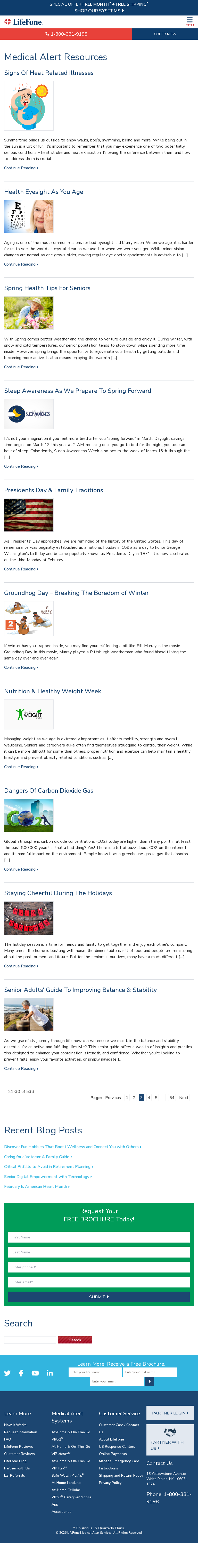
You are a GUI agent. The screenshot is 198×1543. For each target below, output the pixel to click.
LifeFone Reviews (18, 1446)
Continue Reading (20, 167)
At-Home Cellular (66, 1490)
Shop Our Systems (98, 10)
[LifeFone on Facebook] (21, 1373)
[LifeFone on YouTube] (35, 1373)
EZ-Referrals (14, 1475)
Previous (113, 1097)
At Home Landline (66, 1482)
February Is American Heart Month (36, 1186)
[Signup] (149, 1381)
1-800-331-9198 (68, 34)
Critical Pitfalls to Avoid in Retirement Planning (48, 1166)
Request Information (20, 1432)
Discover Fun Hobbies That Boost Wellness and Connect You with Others (72, 1146)
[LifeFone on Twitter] (7, 1373)
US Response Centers (117, 1446)
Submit (98, 1296)
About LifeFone (111, 1439)
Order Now (165, 34)
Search (75, 1340)
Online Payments (113, 1453)
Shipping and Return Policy (121, 1475)
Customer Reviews (19, 1453)
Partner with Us (17, 1468)
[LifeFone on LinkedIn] (50, 1373)
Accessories (61, 1511)
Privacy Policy (110, 1482)
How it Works (15, 1424)
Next (183, 1097)
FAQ (7, 1439)
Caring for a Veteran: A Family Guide (37, 1156)
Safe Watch (68, 1475)
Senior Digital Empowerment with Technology (47, 1176)
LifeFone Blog (15, 1461)
